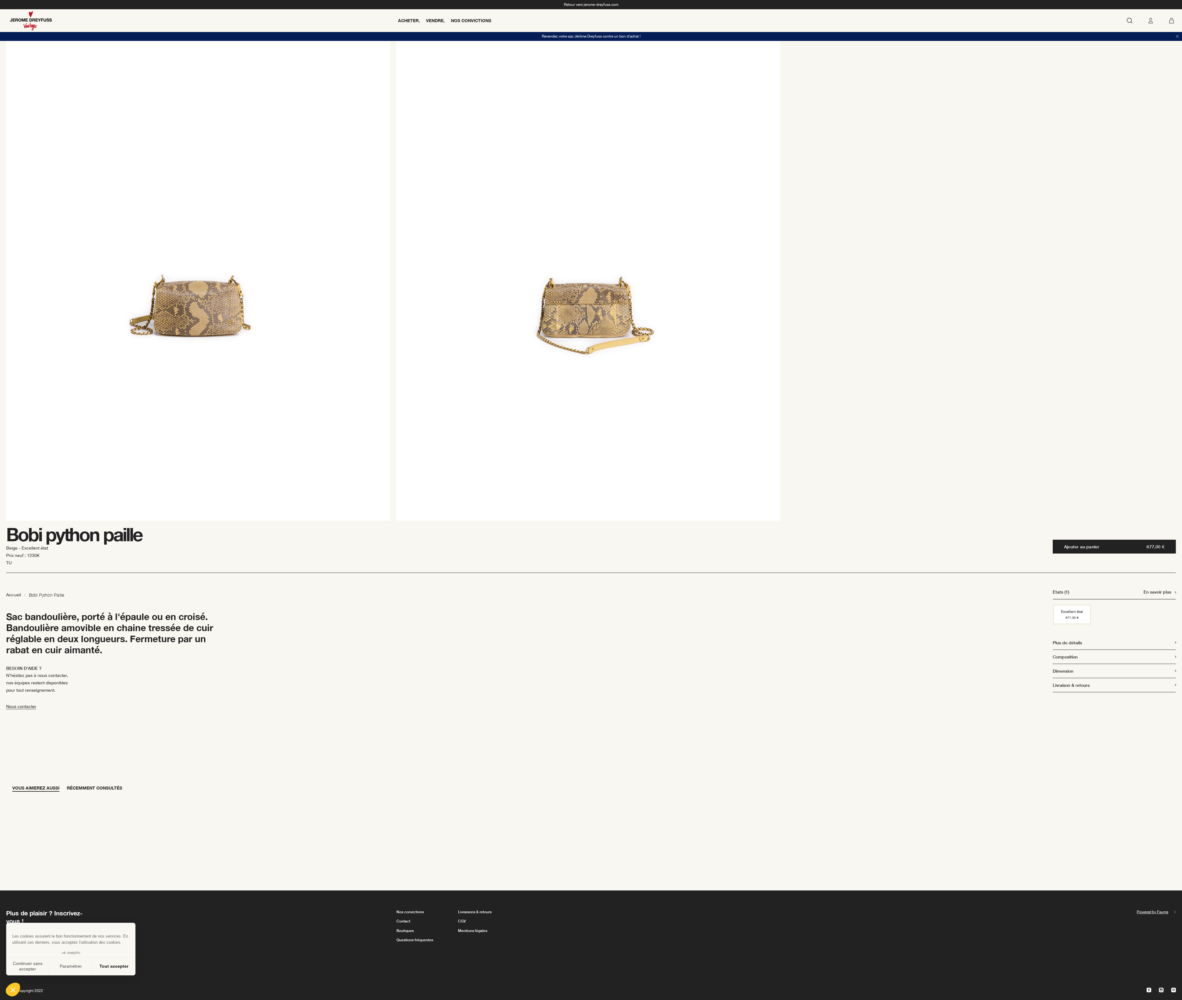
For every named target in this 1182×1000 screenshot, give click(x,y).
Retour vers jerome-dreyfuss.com (591, 4)
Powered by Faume (1152, 912)
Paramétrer (71, 966)
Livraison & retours (1071, 685)
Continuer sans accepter (27, 966)
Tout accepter (113, 966)
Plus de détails (1067, 642)
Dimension (1063, 671)
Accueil (13, 594)
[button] (13, 989)
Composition (1065, 656)
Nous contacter (21, 706)
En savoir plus (1157, 591)
